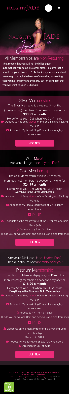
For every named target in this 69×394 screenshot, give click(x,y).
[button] (48, 8)
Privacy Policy (45, 377)
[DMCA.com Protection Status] (9, 387)
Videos (33, 121)
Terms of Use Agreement (22, 377)
